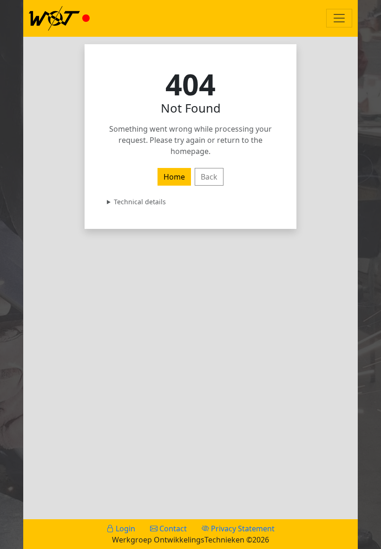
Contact (172, 528)
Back (209, 177)
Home (174, 177)
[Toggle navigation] (339, 18)
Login (124, 528)
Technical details (140, 201)
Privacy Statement (242, 528)
